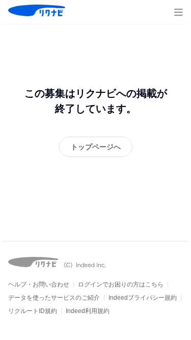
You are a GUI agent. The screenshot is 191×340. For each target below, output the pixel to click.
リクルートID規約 (32, 311)
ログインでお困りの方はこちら (120, 284)
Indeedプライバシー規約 (142, 297)
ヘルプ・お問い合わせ (38, 284)
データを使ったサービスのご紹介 (54, 297)
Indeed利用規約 (88, 311)
